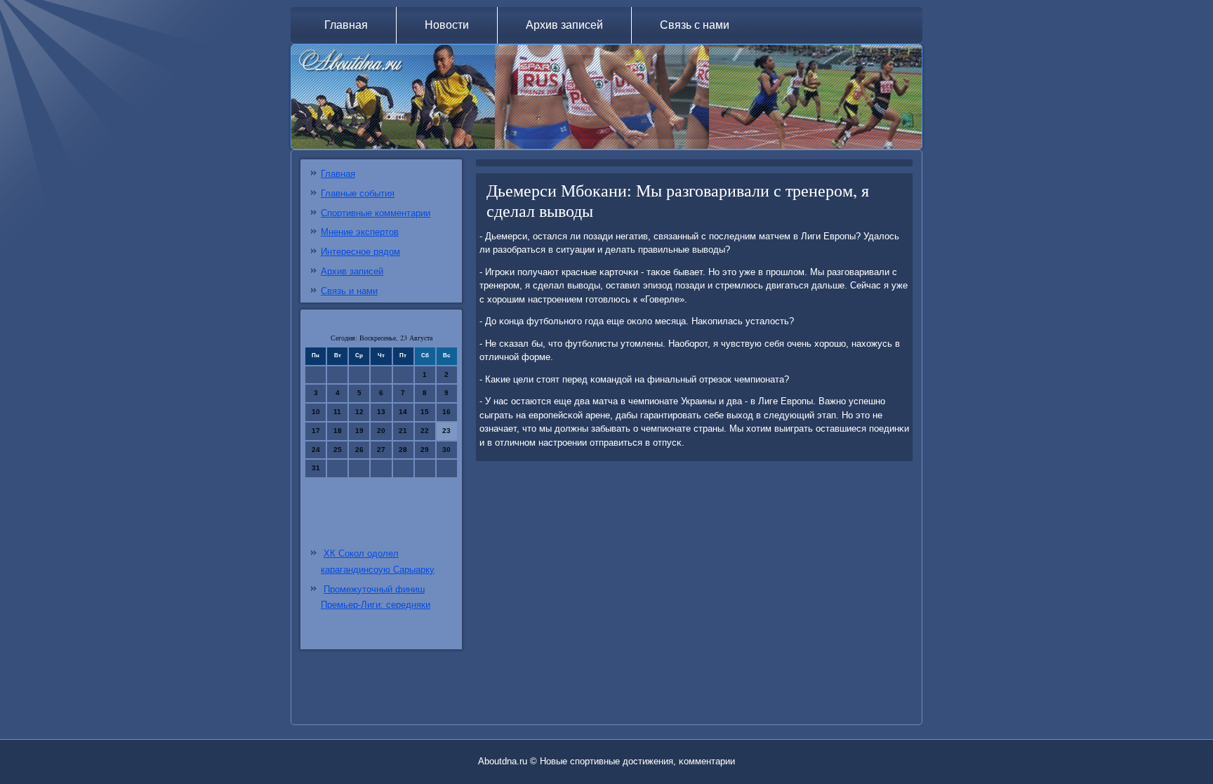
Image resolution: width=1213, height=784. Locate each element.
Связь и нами (349, 291)
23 (446, 430)
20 (381, 430)
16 (446, 412)
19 (359, 430)
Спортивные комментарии (375, 213)
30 (446, 449)
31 (316, 468)
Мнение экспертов (360, 232)
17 (316, 430)
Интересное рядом (360, 251)
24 (316, 449)
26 (359, 449)
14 (403, 412)
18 (337, 430)
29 (424, 449)
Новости (447, 25)
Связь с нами (694, 25)
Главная (346, 25)
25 (337, 449)
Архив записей (564, 25)
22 (424, 430)
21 (403, 430)
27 (381, 449)
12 (359, 412)
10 (316, 412)
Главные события (358, 193)
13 (381, 412)
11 (337, 412)
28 (403, 449)
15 (424, 412)
